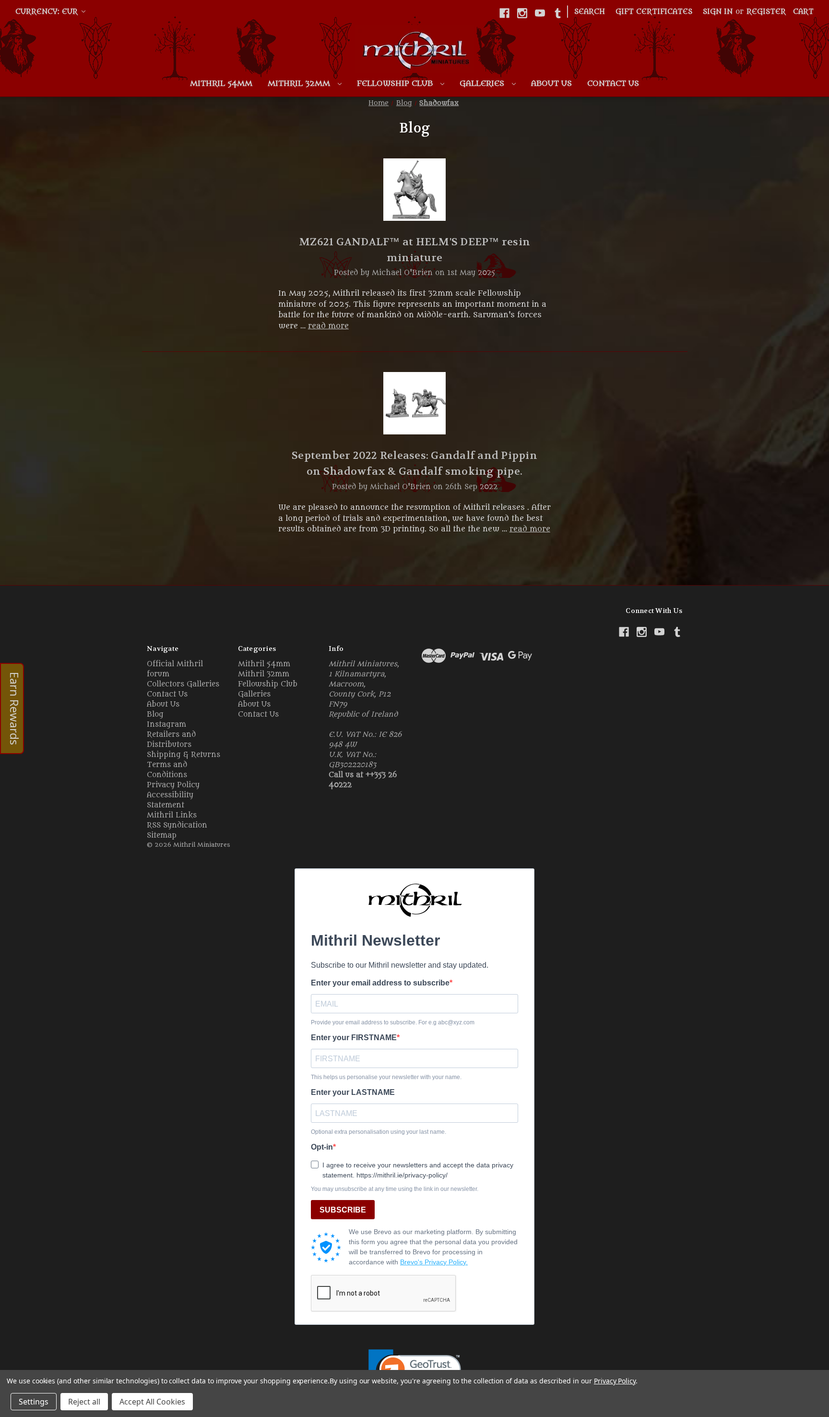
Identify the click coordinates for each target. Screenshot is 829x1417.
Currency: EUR (47, 12)
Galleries (483, 83)
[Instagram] (522, 13)
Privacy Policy (173, 785)
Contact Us (613, 83)
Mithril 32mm (300, 83)
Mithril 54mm (221, 83)
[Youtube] (540, 13)
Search (589, 12)
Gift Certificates (654, 12)
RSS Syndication (177, 825)
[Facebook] (504, 13)
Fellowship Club (396, 83)
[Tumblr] (558, 13)
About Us (551, 83)
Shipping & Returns (183, 755)
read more (328, 326)
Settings (33, 1401)
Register (766, 12)
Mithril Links (172, 815)
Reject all (84, 1401)
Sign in (718, 12)
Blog (155, 714)
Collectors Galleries (183, 684)
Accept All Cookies (152, 1401)
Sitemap (162, 835)
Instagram (166, 725)
